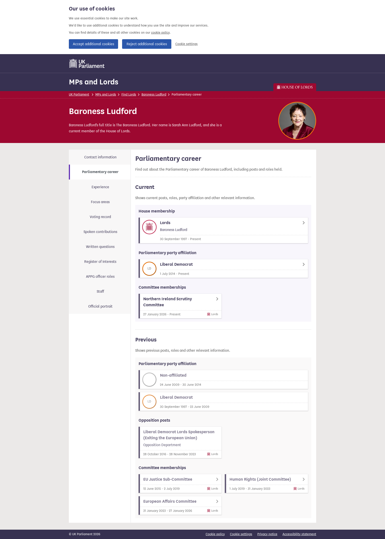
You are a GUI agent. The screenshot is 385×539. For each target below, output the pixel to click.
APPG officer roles (100, 276)
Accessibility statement (299, 534)
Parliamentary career (100, 172)
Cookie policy (215, 534)
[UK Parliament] (87, 63)
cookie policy (160, 33)
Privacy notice (267, 534)
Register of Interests (100, 261)
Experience (100, 187)
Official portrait (100, 306)
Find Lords (128, 94)
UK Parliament (79, 94)
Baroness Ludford (153, 94)
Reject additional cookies (147, 44)
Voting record (100, 217)
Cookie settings (186, 44)
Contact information (100, 157)
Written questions (100, 247)
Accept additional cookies (93, 44)
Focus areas (100, 202)
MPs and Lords (93, 81)
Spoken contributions (100, 232)
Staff (100, 291)
